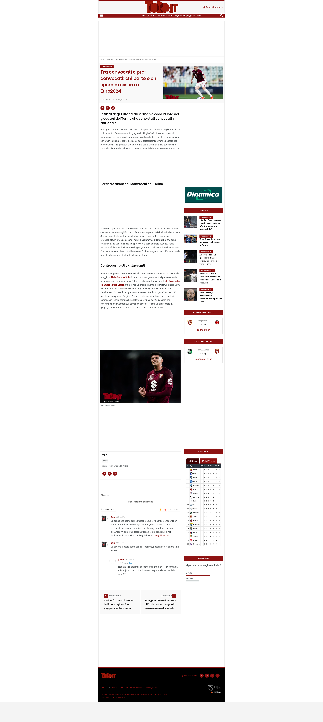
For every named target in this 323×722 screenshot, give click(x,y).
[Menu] (101, 15)
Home (102, 60)
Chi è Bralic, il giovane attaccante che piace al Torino (210, 242)
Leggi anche (203, 210)
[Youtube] (218, 676)
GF (210, 466)
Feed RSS (115, 687)
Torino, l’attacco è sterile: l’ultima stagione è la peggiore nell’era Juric (119, 604)
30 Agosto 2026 (203, 350)
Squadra (192, 466)
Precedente (115, 595)
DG (216, 466)
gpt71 (121, 559)
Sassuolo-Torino (203, 359)
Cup (113, 517)
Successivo (166, 595)
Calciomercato (207, 271)
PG (202, 466)
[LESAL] (203, 194)
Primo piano (114, 60)
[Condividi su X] (108, 108)
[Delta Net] (214, 688)
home (105, 461)
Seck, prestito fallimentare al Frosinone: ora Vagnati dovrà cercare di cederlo (160, 604)
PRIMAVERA (208, 461)
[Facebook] (202, 676)
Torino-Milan (203, 329)
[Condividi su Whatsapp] (113, 108)
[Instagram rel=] (207, 676)
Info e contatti (136, 687)
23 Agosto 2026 (203, 321)
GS (213, 466)
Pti (219, 466)
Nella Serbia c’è (121, 277)
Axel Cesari (105, 99)
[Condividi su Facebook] (102, 108)
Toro (107, 60)
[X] (212, 676)
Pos (188, 466)
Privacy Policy (151, 687)
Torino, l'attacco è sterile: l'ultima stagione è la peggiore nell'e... (171, 15)
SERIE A (193, 461)
